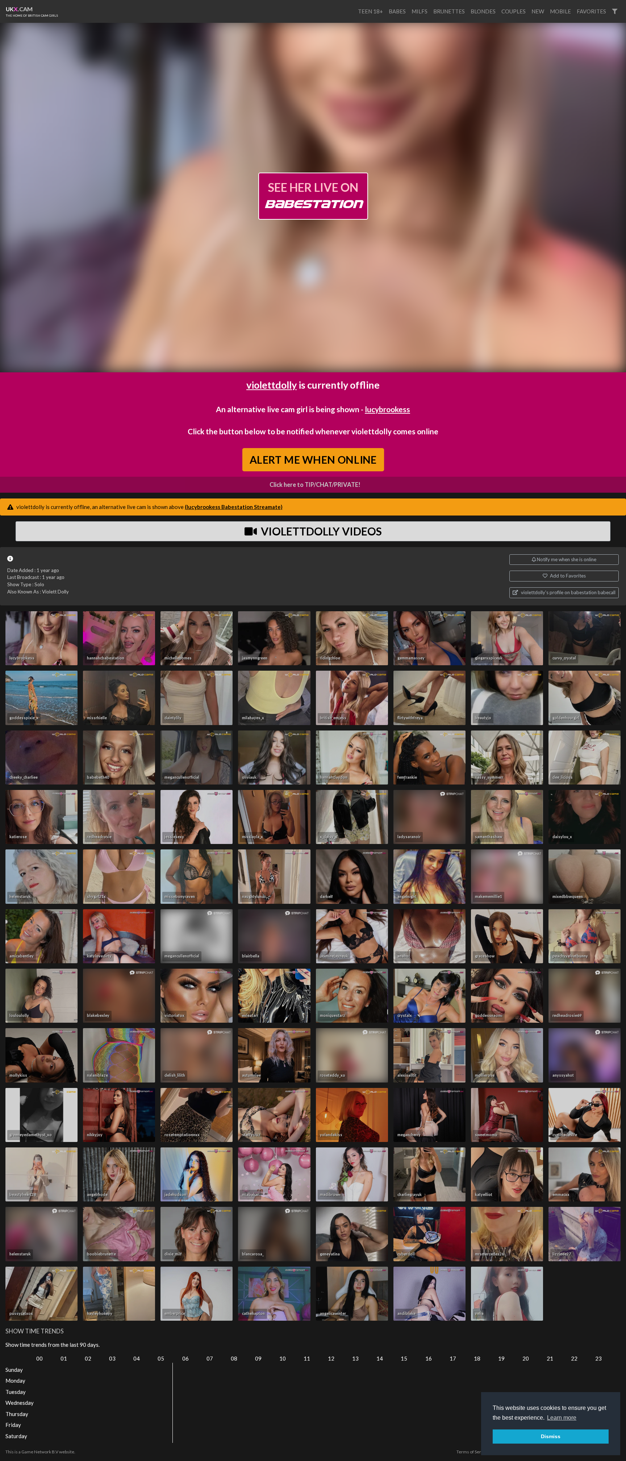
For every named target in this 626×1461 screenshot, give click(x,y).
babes (397, 11)
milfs (419, 11)
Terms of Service (472, 1451)
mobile (560, 11)
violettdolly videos (320, 531)
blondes (483, 11)
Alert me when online (313, 459)
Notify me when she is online (566, 559)
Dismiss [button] (550, 1436)
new (537, 11)
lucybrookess (387, 409)
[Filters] (614, 11)
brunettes (449, 11)
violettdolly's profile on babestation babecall (567, 592)
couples (513, 11)
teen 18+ (370, 11)
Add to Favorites (567, 576)
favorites (591, 11)
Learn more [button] (561, 1418)
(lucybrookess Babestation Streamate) (234, 507)
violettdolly (271, 385)
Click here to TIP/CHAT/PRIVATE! (315, 484)
